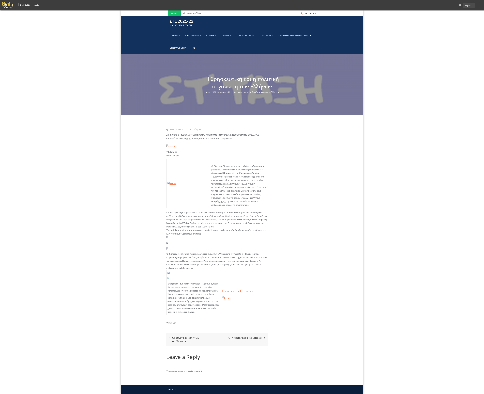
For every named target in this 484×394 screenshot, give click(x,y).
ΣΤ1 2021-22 (181, 21)
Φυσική (210, 35)
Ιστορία (225, 35)
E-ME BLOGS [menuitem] (25, 5)
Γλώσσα (174, 35)
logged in (181, 371)
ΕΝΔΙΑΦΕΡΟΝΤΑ (178, 48)
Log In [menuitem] (36, 5)
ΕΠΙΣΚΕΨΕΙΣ (265, 35)
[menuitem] (8, 5)
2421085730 (310, 13)
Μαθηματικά (192, 35)
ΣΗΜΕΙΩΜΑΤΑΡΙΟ (245, 35)
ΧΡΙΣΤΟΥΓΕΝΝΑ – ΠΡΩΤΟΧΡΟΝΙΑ (295, 35)
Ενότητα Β (197, 129)
